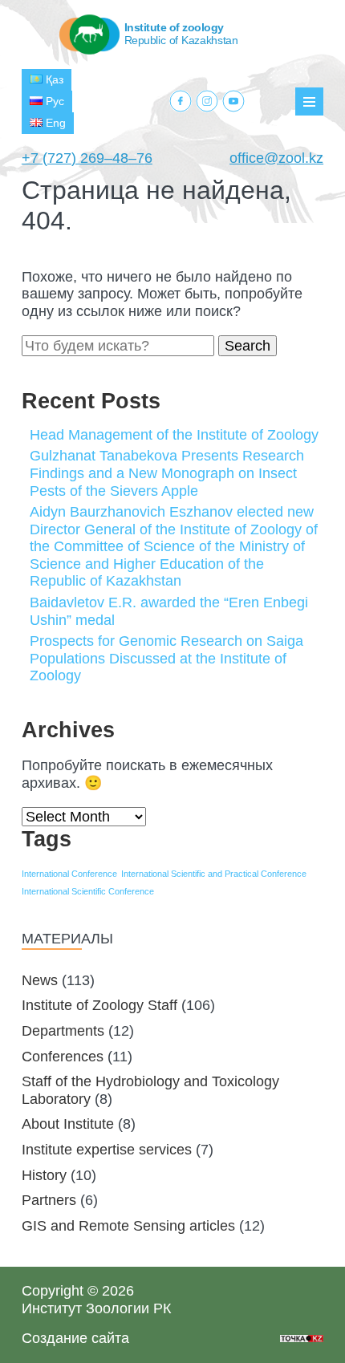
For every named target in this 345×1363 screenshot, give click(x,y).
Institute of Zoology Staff (99, 1005)
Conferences (63, 1057)
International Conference (69, 873)
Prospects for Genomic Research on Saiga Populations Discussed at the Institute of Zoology (166, 658)
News (40, 980)
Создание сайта (75, 1338)
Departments (63, 1031)
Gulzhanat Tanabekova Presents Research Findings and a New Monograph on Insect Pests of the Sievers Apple (167, 473)
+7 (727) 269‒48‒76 (87, 158)
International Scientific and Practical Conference (213, 873)
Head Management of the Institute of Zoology (174, 435)
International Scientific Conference (88, 891)
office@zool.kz (276, 158)
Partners (49, 1200)
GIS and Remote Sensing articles (128, 1226)
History (44, 1175)
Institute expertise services (107, 1150)
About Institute (68, 1124)
